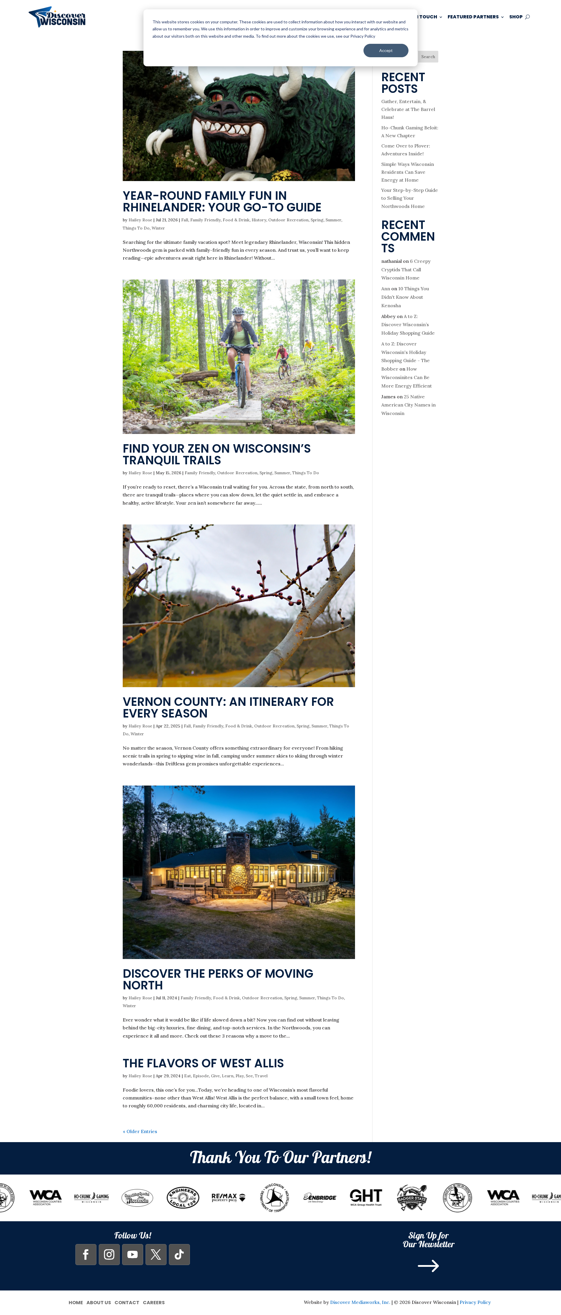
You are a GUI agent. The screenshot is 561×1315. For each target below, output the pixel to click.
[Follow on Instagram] (109, 1254)
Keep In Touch (419, 16)
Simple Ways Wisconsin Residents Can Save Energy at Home (407, 172)
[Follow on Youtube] (132, 1254)
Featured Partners (473, 16)
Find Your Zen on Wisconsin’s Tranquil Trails (217, 454)
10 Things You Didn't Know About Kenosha (405, 297)
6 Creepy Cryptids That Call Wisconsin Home (406, 269)
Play (240, 1075)
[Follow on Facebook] (85, 1254)
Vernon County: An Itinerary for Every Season (228, 708)
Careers (154, 1302)
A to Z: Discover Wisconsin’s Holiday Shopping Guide (408, 324)
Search (428, 56)
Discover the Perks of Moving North (218, 979)
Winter (158, 228)
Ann (385, 288)
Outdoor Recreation (288, 220)
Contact (127, 1302)
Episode (201, 1075)
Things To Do (136, 228)
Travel (261, 1075)
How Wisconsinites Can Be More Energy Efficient (406, 377)
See (249, 1075)
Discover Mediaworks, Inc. (360, 1302)
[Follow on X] (156, 1254)
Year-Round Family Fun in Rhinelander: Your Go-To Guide (222, 201)
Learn (227, 1075)
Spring (317, 220)
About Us (98, 1302)
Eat (187, 1075)
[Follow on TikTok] (179, 1254)
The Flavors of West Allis (203, 1063)
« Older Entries (140, 1131)
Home (76, 1302)
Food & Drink (236, 220)
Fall (184, 220)
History (259, 220)
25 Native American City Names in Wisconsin (408, 405)
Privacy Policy (475, 1302)
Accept (386, 50)
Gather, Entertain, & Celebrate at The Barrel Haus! (408, 109)
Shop (516, 16)
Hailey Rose (140, 220)
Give (215, 1075)
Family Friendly (205, 220)
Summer (333, 220)
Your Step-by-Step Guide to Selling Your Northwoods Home (409, 198)
